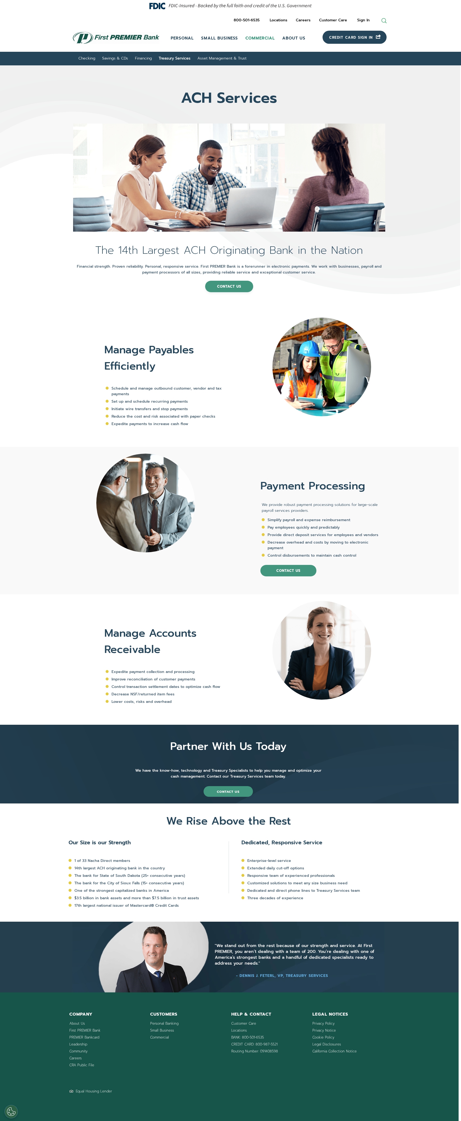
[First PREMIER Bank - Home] (116, 44)
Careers (303, 20)
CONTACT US (229, 286)
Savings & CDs (115, 58)
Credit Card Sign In (352, 37)
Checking (86, 58)
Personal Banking (164, 1023)
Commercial (260, 38)
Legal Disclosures (326, 1044)
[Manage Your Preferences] (11, 1111)
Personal (182, 38)
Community (78, 1051)
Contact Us (288, 570)
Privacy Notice (324, 1030)
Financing (143, 58)
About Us (293, 38)
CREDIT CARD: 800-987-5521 (254, 1044)
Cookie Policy (323, 1037)
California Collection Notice (334, 1051)
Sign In (363, 20)
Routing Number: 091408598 (254, 1051)
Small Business (219, 38)
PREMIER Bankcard (84, 1037)
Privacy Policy (323, 1023)
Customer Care (333, 20)
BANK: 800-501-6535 (247, 1037)
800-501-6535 (247, 20)
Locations (278, 20)
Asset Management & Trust (222, 58)
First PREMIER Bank (85, 1030)
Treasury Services (174, 58)
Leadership (78, 1044)
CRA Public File (81, 1065)
